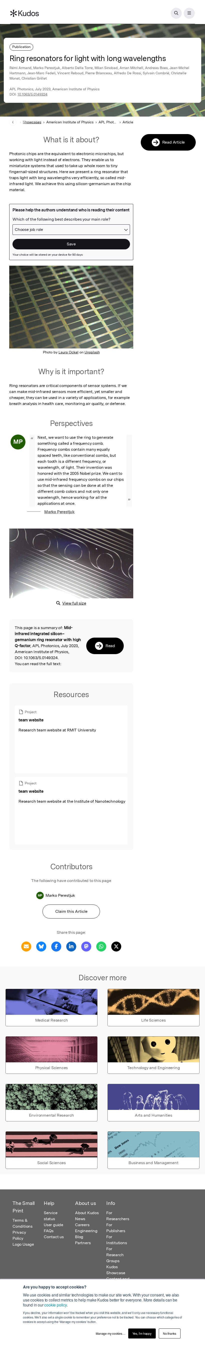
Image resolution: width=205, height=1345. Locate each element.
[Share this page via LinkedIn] (71, 946)
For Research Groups (115, 1254)
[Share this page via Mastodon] (86, 946)
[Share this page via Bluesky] (41, 946)
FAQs (49, 1230)
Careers (82, 1224)
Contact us (54, 1236)
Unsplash (92, 352)
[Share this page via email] (26, 946)
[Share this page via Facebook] (56, 946)
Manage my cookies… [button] (110, 1333)
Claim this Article (71, 911)
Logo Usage (23, 1244)
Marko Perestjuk (59, 512)
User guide (53, 1224)
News (80, 1218)
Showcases (32, 122)
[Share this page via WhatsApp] (101, 946)
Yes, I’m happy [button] (142, 1333)
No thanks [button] (169, 1333)
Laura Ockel (68, 352)
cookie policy (55, 1305)
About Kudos (87, 1212)
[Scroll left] (12, 122)
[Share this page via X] (116, 946)
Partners (82, 1242)
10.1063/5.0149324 (33, 94)
